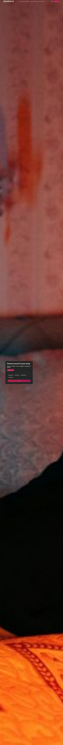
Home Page (17, 1)
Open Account (41, 1)
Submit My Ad (36, 1)
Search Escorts (22, 1)
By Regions (27, 1)
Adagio (32, 1)
